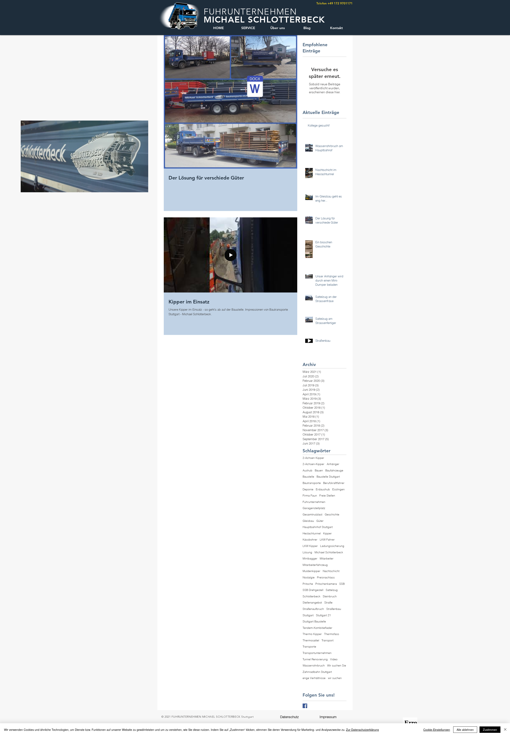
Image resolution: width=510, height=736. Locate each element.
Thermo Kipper (312, 634)
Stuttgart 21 (323, 615)
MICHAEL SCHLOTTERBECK (264, 19)
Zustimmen (490, 730)
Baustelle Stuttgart (328, 476)
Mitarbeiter (326, 558)
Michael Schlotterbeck (329, 552)
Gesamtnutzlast (312, 514)
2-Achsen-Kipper (313, 464)
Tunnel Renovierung (315, 659)
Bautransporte (312, 483)
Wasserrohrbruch (314, 665)
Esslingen (338, 489)
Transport (327, 640)
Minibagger (310, 558)
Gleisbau (308, 521)
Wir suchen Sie (336, 665)
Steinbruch (330, 596)
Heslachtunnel (312, 533)
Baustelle (308, 476)
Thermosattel (311, 640)
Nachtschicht (331, 571)
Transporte (309, 646)
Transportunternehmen (317, 653)
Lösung (307, 552)
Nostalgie (309, 577)
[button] (143, 188)
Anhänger (333, 464)
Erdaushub (323, 489)
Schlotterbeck (311, 596)
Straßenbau (333, 609)
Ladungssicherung (332, 546)
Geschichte (332, 514)
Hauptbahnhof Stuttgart (318, 527)
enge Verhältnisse (314, 678)
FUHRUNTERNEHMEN (250, 12)
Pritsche (308, 584)
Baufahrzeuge (334, 470)
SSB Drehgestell (313, 590)
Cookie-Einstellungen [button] (436, 730)
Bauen (319, 470)
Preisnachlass (326, 577)
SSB (342, 584)
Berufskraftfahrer (333, 483)
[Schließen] (505, 729)
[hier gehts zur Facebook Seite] (305, 706)
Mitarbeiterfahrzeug (315, 565)
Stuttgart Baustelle (314, 621)
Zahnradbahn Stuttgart (317, 672)
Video (333, 659)
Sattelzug (332, 590)
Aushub (307, 470)
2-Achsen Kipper (313, 458)
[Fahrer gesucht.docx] (255, 87)
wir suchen (335, 678)
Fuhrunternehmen (314, 502)
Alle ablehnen (465, 730)
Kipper (327, 533)
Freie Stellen (327, 495)
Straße (328, 602)
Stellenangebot (312, 602)
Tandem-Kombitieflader (317, 628)
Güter (320, 521)
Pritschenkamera (326, 584)
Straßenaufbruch (313, 609)
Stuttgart (308, 615)
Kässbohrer (310, 539)
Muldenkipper (311, 571)
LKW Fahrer (327, 539)
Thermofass (331, 634)
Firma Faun (310, 495)
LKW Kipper (310, 546)
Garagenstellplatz (314, 508)
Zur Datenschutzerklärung (362, 730)
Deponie (308, 489)
